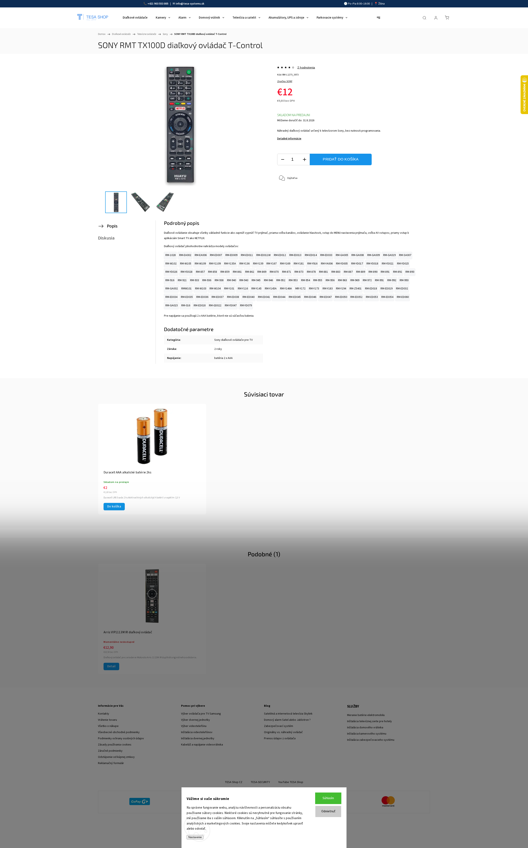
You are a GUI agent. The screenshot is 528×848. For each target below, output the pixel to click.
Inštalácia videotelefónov (196, 732)
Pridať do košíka (340, 159)
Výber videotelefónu (193, 726)
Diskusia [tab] (106, 238)
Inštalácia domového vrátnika (365, 727)
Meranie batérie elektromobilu (366, 715)
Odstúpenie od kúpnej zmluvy (116, 757)
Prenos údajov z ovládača (280, 738)
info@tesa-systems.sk (190, 4)
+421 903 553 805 (157, 4)
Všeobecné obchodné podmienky (119, 732)
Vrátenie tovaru (107, 720)
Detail (111, 666)
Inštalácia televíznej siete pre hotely (369, 721)
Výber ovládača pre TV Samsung (201, 714)
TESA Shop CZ (233, 782)
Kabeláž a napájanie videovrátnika (202, 745)
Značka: (284, 81)
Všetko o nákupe (108, 726)
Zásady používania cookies (114, 745)
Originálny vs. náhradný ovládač (283, 732)
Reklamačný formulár (111, 763)
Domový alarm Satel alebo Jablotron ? (287, 720)
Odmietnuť (328, 811)
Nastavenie (195, 837)
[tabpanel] (152, 459)
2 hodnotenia (306, 67)
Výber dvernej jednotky (195, 720)
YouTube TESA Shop (290, 782)
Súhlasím (328, 798)
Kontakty (103, 714)
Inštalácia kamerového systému (366, 734)
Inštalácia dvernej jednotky (197, 738)
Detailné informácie (289, 139)
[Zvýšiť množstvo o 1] (304, 159)
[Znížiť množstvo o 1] (282, 159)
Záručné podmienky (110, 751)
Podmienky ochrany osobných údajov (121, 738)
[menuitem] (135, 17)
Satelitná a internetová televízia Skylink (288, 714)
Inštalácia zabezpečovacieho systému (370, 740)
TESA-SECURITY (260, 782)
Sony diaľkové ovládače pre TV (233, 340)
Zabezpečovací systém (278, 726)
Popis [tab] (112, 226)
